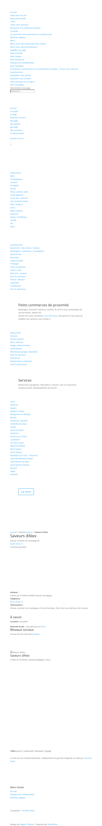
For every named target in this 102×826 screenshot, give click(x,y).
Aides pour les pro (18, 15)
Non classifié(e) (17, 85)
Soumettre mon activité (20, 75)
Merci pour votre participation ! (24, 47)
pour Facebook (16, 66)
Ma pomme (15, 124)
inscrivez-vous (50, 315)
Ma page (14, 120)
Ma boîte (14, 127)
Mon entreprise (17, 59)
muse (43, 626)
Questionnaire (16, 72)
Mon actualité (16, 53)
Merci (12, 40)
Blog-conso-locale (18, 18)
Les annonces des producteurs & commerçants (31, 34)
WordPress (53, 824)
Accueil (13, 12)
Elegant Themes (27, 824)
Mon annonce (16, 130)
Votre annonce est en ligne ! (22, 81)
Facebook (35, 634)
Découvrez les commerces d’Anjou (25, 28)
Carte (12, 21)
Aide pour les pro (18, 117)
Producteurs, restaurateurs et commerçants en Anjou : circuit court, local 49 (44, 69)
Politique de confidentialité (22, 62)
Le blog (13, 114)
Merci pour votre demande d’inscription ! (28, 43)
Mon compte (15, 56)
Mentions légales (17, 37)
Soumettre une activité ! (20, 78)
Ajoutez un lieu (17, 138)
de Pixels (28, 810)
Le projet (14, 31)
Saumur (28, 532)
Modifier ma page (18, 50)
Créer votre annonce (19, 24)
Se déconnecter (17, 133)
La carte (26, 491)
